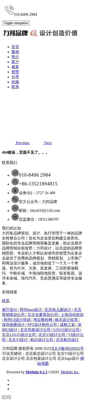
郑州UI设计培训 (18, 320)
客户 (15, 62)
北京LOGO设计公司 (19, 335)
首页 (15, 47)
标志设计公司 (42, 340)
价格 (15, 82)
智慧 (15, 72)
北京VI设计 (18, 340)
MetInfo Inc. (70, 372)
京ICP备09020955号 (67, 348)
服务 (15, 67)
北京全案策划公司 (43, 315)
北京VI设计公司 (52, 335)
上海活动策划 (72, 315)
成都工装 (68, 325)
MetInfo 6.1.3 (36, 372)
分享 (15, 77)
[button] (16, 143)
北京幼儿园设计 (58, 310)
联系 (15, 87)
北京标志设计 (67, 340)
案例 (15, 52)
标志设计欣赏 (67, 320)
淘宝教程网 (43, 320)
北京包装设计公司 (36, 330)
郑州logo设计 (31, 310)
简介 (15, 57)
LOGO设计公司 (67, 330)
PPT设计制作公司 (42, 325)
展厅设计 (10, 310)
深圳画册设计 (14, 325)
